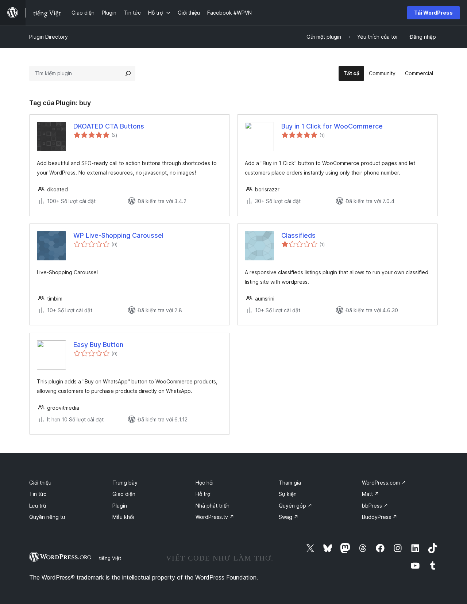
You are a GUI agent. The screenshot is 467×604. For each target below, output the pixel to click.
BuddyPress (379, 517)
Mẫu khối (123, 517)
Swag (288, 517)
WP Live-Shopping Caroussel (118, 235)
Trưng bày (125, 482)
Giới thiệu (40, 482)
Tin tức (37, 494)
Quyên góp (295, 505)
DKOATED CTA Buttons (108, 126)
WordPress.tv (215, 517)
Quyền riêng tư (47, 517)
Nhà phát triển (212, 505)
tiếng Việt (110, 558)
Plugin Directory (48, 37)
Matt (370, 494)
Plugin (119, 505)
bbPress (375, 505)
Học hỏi (204, 482)
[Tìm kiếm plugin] (128, 73)
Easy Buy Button (98, 344)
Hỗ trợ (203, 494)
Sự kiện (288, 494)
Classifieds (298, 235)
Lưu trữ (37, 505)
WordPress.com (384, 482)
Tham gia (290, 482)
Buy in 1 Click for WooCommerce (332, 126)
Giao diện (123, 494)
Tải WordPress (433, 12)
